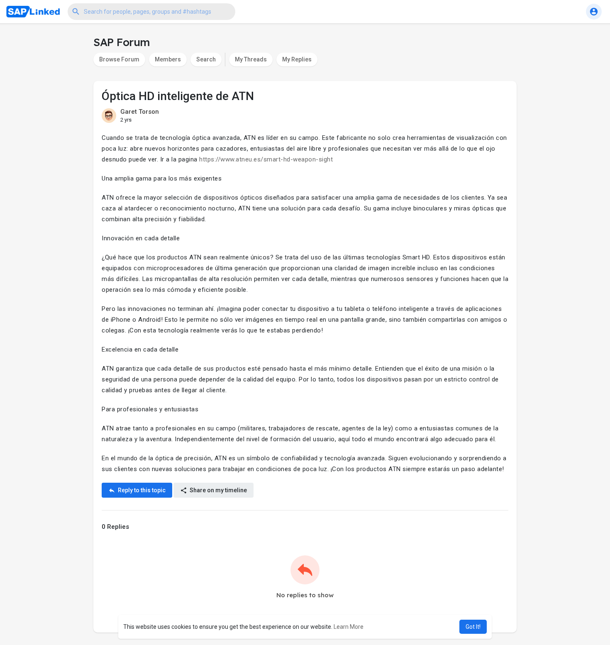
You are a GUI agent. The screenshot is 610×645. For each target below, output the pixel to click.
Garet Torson (139, 111)
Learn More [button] (349, 626)
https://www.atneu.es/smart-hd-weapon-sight (266, 159)
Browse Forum (119, 59)
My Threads (251, 59)
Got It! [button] (473, 626)
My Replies (297, 59)
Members (168, 59)
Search (206, 59)
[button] (151, 11)
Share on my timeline (217, 490)
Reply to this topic (141, 490)
